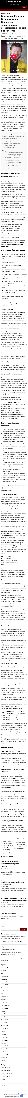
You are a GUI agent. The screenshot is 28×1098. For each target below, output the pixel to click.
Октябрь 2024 (4, 1002)
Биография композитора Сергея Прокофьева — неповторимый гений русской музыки (12, 882)
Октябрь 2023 (4, 1037)
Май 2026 (3, 973)
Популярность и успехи (11, 149)
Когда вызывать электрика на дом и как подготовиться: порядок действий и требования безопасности (13, 958)
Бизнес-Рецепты (14, 1)
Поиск (3, 927)
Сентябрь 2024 (5, 1005)
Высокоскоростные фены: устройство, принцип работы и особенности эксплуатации (13, 937)
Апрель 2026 (4, 976)
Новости (3, 1079)
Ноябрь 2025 (4, 991)
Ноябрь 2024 (4, 999)
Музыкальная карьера (10, 145)
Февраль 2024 (4, 1025)
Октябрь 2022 (4, 1054)
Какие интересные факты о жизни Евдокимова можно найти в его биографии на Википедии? (15, 154)
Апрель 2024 (4, 1020)
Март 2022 (4, 1057)
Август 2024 (4, 1008)
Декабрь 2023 (4, 1031)
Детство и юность (9, 140)
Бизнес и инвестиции (6, 1073)
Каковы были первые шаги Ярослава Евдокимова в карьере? (16, 164)
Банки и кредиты (5, 1070)
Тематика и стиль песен (11, 147)
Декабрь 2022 (4, 1049)
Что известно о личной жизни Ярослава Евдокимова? (14, 167)
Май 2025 (3, 993)
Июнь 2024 (4, 1014)
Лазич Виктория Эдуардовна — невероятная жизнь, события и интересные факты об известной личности (11, 863)
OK (21, 1096)
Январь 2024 (4, 1028)
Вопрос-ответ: (7, 151)
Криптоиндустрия (5, 1076)
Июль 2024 (4, 1011)
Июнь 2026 (4, 970)
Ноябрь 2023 (4, 1034)
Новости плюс (4, 1082)
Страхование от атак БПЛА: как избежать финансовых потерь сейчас (11, 953)
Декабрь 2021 (4, 1060)
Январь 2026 (4, 985)
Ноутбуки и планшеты (6, 1085)
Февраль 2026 (4, 982)
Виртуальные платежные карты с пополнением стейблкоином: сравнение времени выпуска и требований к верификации (13, 947)
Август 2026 (4, 967)
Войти (24, 7)
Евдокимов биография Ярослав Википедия (13, 136)
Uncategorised (5, 13)
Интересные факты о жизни (10, 138)
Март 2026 (4, 979)
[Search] (26, 10)
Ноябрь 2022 (4, 1052)
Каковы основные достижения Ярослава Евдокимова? (15, 158)
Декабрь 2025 (4, 988)
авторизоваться (5, 918)
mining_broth (5, 33)
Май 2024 (3, 1017)
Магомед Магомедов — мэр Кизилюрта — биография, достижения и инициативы (14, 899)
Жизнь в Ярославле (10, 142)
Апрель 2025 (4, 996)
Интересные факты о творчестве (11, 143)
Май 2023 (3, 1043)
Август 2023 (4, 1040)
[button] (23, 134)
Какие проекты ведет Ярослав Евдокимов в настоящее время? (15, 161)
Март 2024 (4, 1023)
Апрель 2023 (4, 1046)
